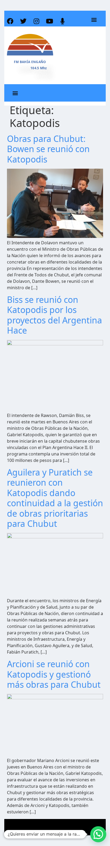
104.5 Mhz (38, 68)
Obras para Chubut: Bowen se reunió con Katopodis (48, 149)
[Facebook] (10, 21)
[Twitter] (23, 21)
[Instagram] (36, 21)
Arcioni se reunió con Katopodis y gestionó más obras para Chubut (54, 674)
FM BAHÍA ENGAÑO (30, 62)
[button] (93, 19)
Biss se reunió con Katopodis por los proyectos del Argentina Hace (54, 315)
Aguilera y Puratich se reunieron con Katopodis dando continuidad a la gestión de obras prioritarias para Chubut (55, 497)
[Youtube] (49, 21)
